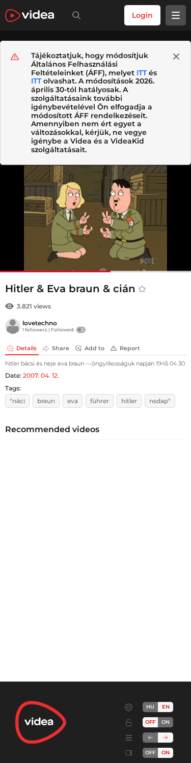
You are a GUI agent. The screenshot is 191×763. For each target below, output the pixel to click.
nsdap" (160, 401)
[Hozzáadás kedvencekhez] (142, 289)
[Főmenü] (176, 15)
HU (150, 706)
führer (99, 401)
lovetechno (39, 323)
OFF (150, 752)
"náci (17, 401)
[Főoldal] (29, 15)
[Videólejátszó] (95, 218)
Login (142, 15)
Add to (94, 348)
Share (60, 348)
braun (46, 401)
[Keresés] (74, 15)
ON (165, 722)
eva (72, 401)
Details (26, 348)
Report (130, 348)
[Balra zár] (150, 737)
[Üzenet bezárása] (176, 56)
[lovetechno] (12, 326)
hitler (129, 401)
